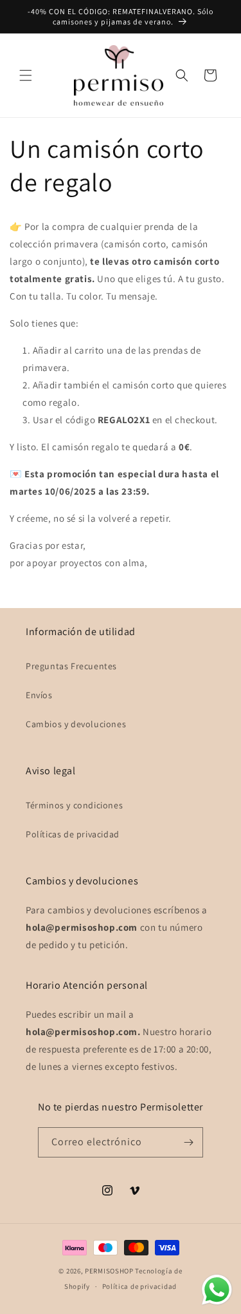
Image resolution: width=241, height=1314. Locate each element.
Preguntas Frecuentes (71, 666)
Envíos (39, 695)
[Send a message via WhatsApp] (217, 1290)
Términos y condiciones (74, 805)
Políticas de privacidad (73, 834)
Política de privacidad (139, 1286)
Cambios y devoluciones (76, 724)
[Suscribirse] (188, 1142)
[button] (26, 75)
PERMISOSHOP (109, 1270)
